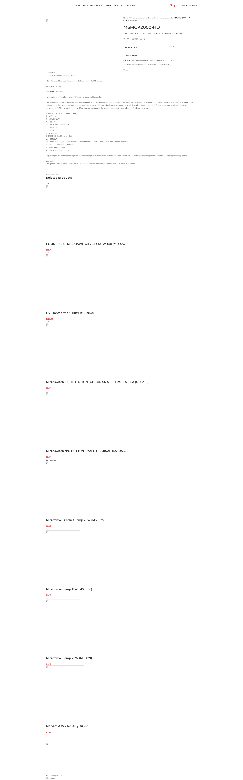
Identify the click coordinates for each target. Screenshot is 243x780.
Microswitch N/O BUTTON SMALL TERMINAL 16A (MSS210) (88, 451)
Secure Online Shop (92, 758)
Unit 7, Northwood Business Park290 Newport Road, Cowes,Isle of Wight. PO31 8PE (174, 763)
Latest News (89, 762)
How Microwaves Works (132, 749)
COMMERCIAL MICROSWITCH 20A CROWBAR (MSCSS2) (86, 244)
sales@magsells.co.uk (174, 755)
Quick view (56, 239)
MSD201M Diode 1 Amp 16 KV (67, 726)
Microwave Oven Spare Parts (159, 64)
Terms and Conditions (93, 766)
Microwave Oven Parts (137, 64)
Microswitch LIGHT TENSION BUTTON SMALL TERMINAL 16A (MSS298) (97, 382)
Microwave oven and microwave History (138, 753)
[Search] (166, 5)
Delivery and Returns (92, 771)
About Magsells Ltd (92, 749)
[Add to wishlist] (62, 239)
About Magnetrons (130, 758)
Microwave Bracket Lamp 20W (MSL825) (75, 520)
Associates (88, 753)
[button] (49, 239)
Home (125, 18)
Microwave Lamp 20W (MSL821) (69, 658)
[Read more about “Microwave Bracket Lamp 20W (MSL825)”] (49, 515)
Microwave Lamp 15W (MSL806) (69, 589)
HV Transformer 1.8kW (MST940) (70, 313)
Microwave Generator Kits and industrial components (151, 18)
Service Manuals (129, 766)
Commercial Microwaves (132, 762)
